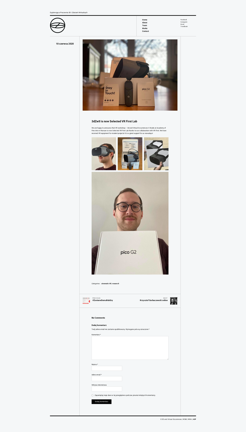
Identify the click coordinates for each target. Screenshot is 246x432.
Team (144, 25)
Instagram (184, 22)
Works (144, 28)
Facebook (184, 20)
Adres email (97, 375)
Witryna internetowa (99, 385)
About (144, 23)
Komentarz (96, 335)
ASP (194, 419)
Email (182, 24)
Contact (145, 31)
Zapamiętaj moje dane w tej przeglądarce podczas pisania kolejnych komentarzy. (125, 395)
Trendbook (184, 26)
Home (144, 20)
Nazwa (95, 364)
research (115, 284)
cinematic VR (106, 284)
